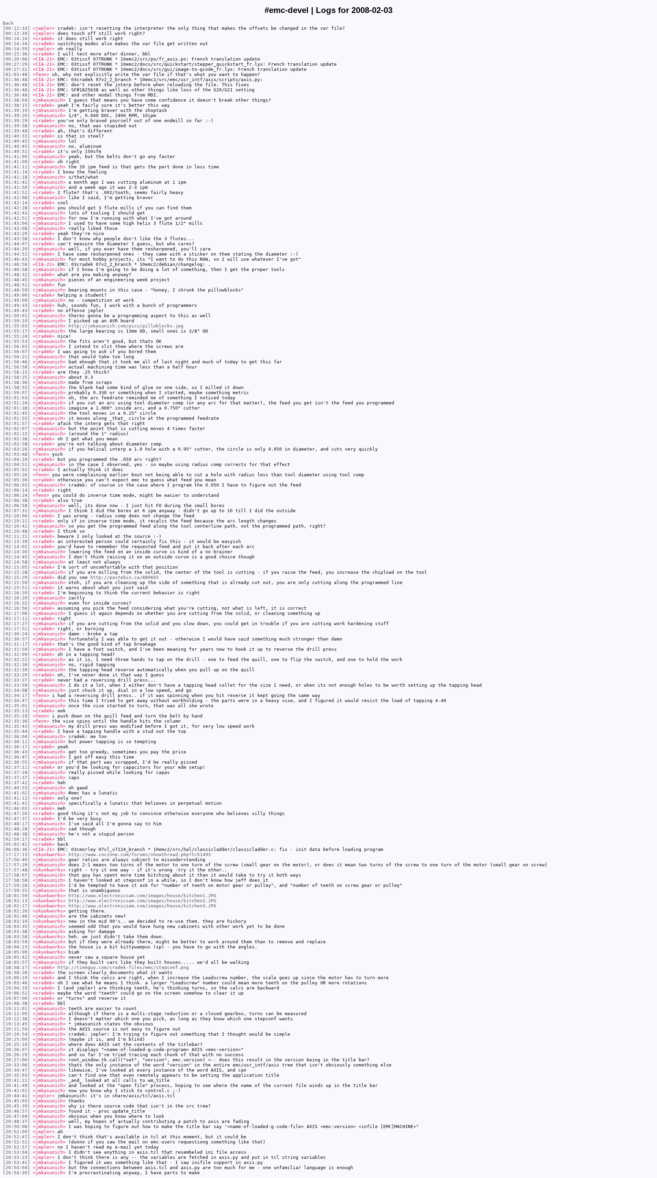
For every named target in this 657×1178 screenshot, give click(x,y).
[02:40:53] (16, 787)
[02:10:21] (16, 520)
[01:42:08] (16, 197)
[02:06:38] (16, 500)
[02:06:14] (16, 490)
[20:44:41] (16, 1095)
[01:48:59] (16, 290)
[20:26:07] (16, 1049)
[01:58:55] (16, 387)
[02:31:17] (16, 644)
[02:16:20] (16, 592)
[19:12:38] (16, 1018)
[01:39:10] (16, 110)
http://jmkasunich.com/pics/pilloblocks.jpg (125, 325)
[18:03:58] (16, 936)
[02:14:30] (16, 551)
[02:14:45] (16, 556)
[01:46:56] (16, 264)
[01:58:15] (16, 372)
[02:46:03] (16, 808)
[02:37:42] (16, 782)
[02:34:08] (16, 690)
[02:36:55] (16, 762)
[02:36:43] (16, 751)
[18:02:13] (16, 900)
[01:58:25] (16, 377)
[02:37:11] (16, 767)
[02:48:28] (16, 828)
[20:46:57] (16, 1111)
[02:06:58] (16, 505)
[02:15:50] (16, 582)
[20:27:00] (16, 1059)
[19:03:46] (16, 982)
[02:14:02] (16, 546)
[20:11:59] (16, 1029)
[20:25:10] (16, 1044)
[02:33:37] (16, 680)
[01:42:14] (16, 202)
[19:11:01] (16, 1008)
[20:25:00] (16, 1039)
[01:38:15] (16, 105)
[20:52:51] (16, 1141)
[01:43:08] (16, 228)
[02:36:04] (16, 736)
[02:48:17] (16, 823)
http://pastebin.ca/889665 (124, 577)
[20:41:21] (16, 1080)
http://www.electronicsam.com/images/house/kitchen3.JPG (142, 905)
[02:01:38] (16, 408)
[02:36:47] (16, 757)
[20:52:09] (16, 1131)
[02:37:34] (16, 772)
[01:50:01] (16, 315)
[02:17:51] (16, 628)
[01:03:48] (16, 74)
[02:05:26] (16, 474)
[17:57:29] (16, 864)
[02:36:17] (16, 746)
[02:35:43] (16, 726)
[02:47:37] (16, 818)
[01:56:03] (16, 346)
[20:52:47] (16, 1136)
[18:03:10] (16, 921)
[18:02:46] (16, 916)
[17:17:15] (16, 854)
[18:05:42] (16, 957)
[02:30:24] (16, 633)
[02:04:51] (16, 464)
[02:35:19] (16, 716)
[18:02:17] (16, 905)
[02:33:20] (16, 674)
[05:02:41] (16, 844)
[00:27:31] (16, 69)
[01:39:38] (16, 125)
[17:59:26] (16, 885)
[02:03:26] (16, 449)
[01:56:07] (16, 351)
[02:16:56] (16, 608)
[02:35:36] (16, 721)
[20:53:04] (16, 1152)
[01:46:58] (16, 269)
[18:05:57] (16, 962)
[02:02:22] (16, 433)
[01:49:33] (16, 305)
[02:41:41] (16, 803)
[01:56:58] (16, 367)
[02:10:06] (16, 515)
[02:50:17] (16, 839)
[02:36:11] (16, 741)
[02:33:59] (16, 685)
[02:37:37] (16, 777)
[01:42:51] (16, 218)
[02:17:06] (16, 613)
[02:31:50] (16, 649)
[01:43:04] (16, 223)
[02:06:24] (16, 495)
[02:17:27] (16, 623)
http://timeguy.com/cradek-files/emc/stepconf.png (123, 967)
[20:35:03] (16, 1075)
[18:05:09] (16, 952)
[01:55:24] (16, 336)
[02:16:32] (16, 603)
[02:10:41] (16, 526)
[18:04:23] (16, 946)
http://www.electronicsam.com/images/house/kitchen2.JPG (142, 900)
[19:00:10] (16, 977)
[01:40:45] (16, 141)
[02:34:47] (16, 700)
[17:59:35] (16, 890)
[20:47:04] (16, 1116)
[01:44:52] (16, 254)
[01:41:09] (16, 161)
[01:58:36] (16, 382)
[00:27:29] (16, 64)
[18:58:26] (16, 972)
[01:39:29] (16, 120)
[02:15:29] (16, 577)
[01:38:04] (16, 100)
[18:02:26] (16, 911)
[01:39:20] (16, 115)
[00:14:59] (16, 48)
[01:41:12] (16, 166)
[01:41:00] (16, 156)
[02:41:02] (16, 792)
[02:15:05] (16, 567)
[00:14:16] (16, 38)
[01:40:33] (16, 136)
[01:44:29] (16, 248)
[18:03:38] (16, 931)
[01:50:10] (16, 320)
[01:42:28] (16, 207)
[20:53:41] (16, 1162)
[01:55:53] (16, 341)
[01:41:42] (16, 182)
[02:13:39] (16, 541)
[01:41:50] (16, 187)
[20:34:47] (16, 1070)
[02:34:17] (16, 695)
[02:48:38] (16, 834)
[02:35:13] (16, 710)
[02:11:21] (16, 536)
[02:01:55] (16, 418)
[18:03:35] (16, 926)
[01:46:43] (16, 259)
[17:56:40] (16, 859)
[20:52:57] (16, 1147)
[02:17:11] (16, 618)
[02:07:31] (16, 510)
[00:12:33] (16, 28)
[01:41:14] (16, 171)
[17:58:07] (16, 875)
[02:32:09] (16, 654)
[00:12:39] (16, 33)
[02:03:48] (16, 454)
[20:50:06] (16, 1126)
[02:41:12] (16, 798)
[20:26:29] (16, 1054)
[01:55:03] (16, 325)
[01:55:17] (16, 331)
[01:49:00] (16, 295)
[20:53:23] (16, 1157)
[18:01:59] (16, 895)
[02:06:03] (16, 485)
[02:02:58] (16, 443)
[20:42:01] (16, 1090)
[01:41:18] (16, 177)
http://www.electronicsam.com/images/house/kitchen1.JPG (142, 895)
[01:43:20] (16, 233)
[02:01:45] (16, 413)
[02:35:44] (16, 731)
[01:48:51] (16, 284)
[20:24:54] (16, 1034)
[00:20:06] (16, 59)
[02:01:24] (16, 402)
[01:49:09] (16, 300)
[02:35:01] (16, 705)
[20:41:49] (16, 1085)
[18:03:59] (16, 941)
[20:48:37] (16, 1121)
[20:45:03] (16, 1100)
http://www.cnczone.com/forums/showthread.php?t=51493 (139, 854)
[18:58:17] (16, 967)
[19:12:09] (16, 1013)
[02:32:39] (16, 669)
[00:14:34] (16, 43)
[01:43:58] (16, 238)
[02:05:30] (16, 479)
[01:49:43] (16, 310)
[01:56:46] (16, 361)
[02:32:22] (16, 659)
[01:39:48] (16, 130)
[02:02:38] (16, 438)
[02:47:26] (16, 813)
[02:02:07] (16, 428)
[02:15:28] (16, 572)
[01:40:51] (16, 151)
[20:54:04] (16, 1167)
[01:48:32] (16, 274)
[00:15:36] (16, 53)
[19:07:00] (16, 998)
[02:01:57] (16, 423)
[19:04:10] (16, 988)
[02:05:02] (16, 469)
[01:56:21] (16, 356)
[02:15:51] (16, 587)
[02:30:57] (16, 639)
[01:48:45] (16, 279)
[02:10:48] (16, 531)
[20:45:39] (16, 1106)
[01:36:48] (16, 79)
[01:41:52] (16, 192)
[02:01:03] (16, 397)
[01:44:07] (16, 243)
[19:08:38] (16, 1003)
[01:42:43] (16, 213)
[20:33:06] (16, 1064)
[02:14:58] (16, 562)
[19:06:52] (16, 993)
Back (8, 23)
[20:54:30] (16, 1172)
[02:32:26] (16, 664)
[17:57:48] (16, 869)
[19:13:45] (16, 1023)
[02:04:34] (16, 459)
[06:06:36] (16, 849)
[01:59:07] (16, 392)
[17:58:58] (16, 880)
